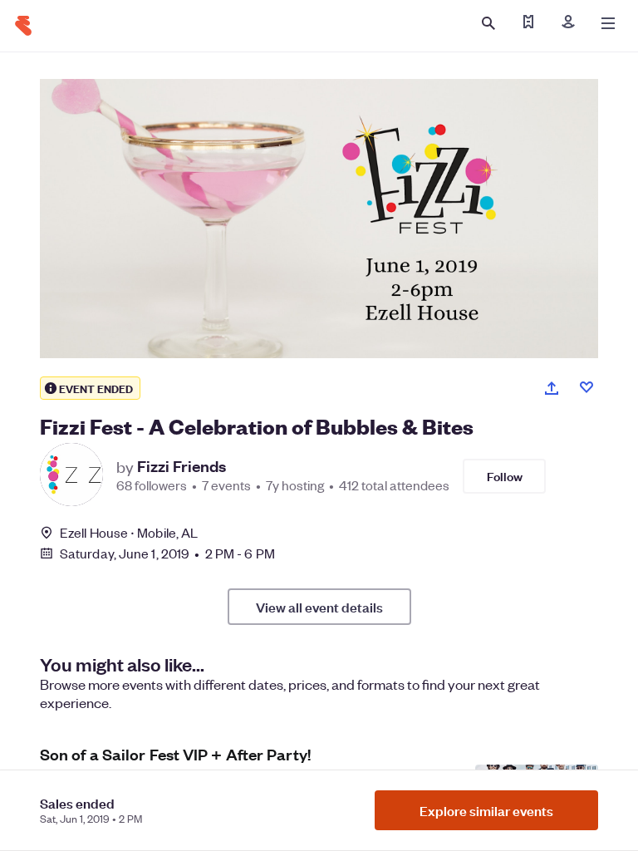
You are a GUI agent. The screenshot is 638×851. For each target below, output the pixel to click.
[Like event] (586, 387)
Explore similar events (486, 810)
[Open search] (488, 23)
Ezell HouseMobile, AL (129, 532)
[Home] (23, 26)
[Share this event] (551, 388)
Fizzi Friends (181, 466)
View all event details (319, 607)
